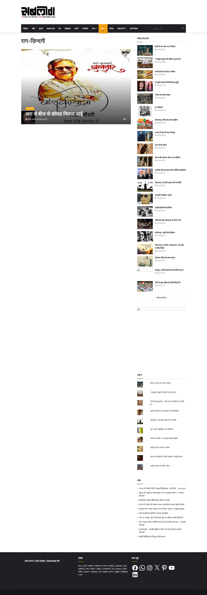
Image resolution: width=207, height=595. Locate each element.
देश (60, 28)
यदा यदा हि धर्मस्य (161, 145)
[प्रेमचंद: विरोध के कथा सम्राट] (145, 261)
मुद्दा (125, 566)
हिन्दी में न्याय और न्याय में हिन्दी (165, 46)
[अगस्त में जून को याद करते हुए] (145, 136)
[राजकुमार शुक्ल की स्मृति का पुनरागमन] (145, 63)
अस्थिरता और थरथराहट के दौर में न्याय (168, 220)
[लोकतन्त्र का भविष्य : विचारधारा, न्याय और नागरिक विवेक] (145, 249)
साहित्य (99, 569)
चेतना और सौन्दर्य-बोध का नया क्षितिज (168, 157)
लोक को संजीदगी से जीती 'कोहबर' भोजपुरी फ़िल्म (166, 456)
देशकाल (119, 569)
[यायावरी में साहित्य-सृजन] (145, 199)
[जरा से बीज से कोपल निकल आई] (76, 86)
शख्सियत (68, 28)
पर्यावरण (87, 572)
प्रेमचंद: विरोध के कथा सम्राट (165, 257)
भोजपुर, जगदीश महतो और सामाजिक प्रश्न (169, 270)
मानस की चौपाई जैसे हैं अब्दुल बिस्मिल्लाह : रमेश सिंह (158, 488)
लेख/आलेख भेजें (53, 561)
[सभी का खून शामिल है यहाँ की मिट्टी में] (145, 286)
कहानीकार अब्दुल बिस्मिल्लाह (149, 500)
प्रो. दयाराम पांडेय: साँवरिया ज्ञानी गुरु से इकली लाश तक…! (159, 522)
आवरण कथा (51, 28)
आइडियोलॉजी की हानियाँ (163, 207)
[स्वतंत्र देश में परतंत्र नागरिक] (145, 74)
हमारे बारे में (121, 28)
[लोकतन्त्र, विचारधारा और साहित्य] (145, 123)
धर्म (100, 572)
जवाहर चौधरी (31, 119)
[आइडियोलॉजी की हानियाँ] (145, 211)
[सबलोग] (38, 12)
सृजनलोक (119, 566)
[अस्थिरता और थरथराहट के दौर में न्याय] (145, 224)
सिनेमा (112, 28)
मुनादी (41, 28)
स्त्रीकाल (81, 569)
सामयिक (85, 28)
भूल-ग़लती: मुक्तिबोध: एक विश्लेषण (161, 429)
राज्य (93, 28)
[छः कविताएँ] (145, 111)
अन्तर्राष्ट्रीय (107, 569)
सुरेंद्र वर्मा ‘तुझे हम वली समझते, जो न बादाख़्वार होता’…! (158, 493)
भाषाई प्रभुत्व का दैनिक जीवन (160, 466)
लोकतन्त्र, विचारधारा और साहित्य (166, 120)
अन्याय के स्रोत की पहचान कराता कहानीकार (154, 504)
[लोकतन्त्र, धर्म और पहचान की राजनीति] (145, 186)
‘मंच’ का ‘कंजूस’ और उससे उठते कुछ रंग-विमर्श (155, 517)
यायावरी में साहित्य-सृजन (164, 195)
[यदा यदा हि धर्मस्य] (145, 149)
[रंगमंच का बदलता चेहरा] (145, 98)
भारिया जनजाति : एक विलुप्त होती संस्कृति (164, 438)
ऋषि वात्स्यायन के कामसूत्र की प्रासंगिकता (164, 411)
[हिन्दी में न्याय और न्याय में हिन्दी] (145, 50)
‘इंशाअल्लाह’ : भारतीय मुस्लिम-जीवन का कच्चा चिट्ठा (157, 529)
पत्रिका (25, 28)
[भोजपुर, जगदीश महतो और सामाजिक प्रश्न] (145, 274)
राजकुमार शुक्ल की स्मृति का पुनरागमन (168, 59)
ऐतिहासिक (124, 572)
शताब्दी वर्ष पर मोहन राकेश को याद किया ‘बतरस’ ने (156, 509)
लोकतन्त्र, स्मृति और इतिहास (165, 232)
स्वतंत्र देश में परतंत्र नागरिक (165, 71)
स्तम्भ (102, 28)
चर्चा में (76, 28)
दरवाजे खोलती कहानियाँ (147, 513)
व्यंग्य (88, 569)
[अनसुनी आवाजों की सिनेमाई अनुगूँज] (145, 86)
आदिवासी (94, 572)
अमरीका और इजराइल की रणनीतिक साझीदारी (170, 170)
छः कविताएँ (158, 107)
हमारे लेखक (134, 28)
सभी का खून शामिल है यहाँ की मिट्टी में (167, 282)
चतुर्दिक (117, 572)
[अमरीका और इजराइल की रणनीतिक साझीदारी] (145, 174)
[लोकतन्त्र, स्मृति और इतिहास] (145, 236)
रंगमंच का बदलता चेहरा (162, 95)
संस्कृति (105, 572)
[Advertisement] (161, 346)
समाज (111, 572)
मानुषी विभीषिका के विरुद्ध (147, 536)
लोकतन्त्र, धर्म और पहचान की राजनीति (168, 182)
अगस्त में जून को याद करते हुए (165, 132)
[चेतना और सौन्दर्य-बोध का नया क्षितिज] (145, 161)
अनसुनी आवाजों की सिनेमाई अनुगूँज (167, 82)
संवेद (33, 28)
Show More (162, 297)
